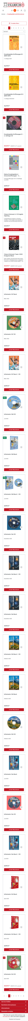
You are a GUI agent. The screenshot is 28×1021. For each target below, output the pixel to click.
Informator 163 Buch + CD (12, 934)
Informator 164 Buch (10, 774)
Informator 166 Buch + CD (12, 574)
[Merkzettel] (18, 10)
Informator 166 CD (10, 534)
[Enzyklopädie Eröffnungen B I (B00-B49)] (14, 43)
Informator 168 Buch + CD (12, 494)
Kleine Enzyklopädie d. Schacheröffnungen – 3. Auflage (11, 175)
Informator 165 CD (10, 734)
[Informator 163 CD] (14, 963)
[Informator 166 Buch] (14, 603)
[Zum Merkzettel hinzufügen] (21, 47)
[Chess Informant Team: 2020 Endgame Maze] (14, 243)
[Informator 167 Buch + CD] (14, 363)
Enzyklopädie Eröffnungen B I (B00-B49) (13, 55)
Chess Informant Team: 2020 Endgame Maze (13, 255)
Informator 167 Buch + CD (12, 374)
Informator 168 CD (10, 414)
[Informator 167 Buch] (14, 283)
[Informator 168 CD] (14, 403)
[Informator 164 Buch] (14, 763)
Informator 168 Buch (10, 454)
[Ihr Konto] (21, 10)
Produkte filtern (15, 23)
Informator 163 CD (10, 974)
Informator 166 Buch (10, 614)
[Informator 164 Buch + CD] (14, 843)
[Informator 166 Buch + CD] (14, 563)
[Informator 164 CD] (14, 803)
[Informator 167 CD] (14, 323)
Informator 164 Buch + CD (12, 854)
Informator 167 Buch (10, 294)
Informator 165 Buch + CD (12, 654)
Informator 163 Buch (10, 894)
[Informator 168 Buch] (14, 443)
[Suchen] (11, 10)
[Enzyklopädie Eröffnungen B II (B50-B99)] (14, 83)
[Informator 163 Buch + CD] (14, 923)
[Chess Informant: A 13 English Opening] (14, 203)
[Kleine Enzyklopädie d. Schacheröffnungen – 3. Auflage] (14, 163)
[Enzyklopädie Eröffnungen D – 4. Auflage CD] (14, 123)
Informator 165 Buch (10, 694)
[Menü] (3, 10)
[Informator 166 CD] (14, 523)
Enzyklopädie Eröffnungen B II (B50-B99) (13, 95)
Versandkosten (6, 1016)
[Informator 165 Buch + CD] (14, 643)
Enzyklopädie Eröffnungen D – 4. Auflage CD (13, 135)
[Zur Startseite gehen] (14, 4)
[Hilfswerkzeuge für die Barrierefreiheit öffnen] (14, 10)
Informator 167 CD (10, 334)
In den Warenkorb (14, 69)
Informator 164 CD (10, 814)
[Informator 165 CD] (14, 723)
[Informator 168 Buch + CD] (14, 483)
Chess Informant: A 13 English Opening (13, 215)
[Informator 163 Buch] (14, 883)
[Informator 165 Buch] (14, 683)
